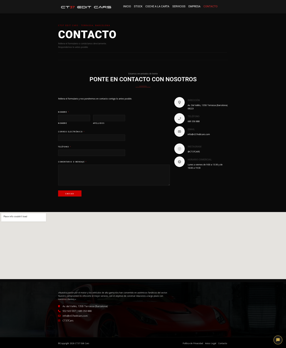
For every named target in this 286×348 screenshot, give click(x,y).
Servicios (178, 6)
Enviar (70, 194)
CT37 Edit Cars (82, 343)
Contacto (210, 6)
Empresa (194, 6)
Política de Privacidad (193, 343)
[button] (277, 339)
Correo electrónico (71, 132)
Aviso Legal (210, 343)
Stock (138, 6)
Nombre (62, 123)
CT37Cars (68, 320)
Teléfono (64, 147)
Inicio (127, 6)
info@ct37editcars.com (75, 315)
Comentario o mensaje (72, 162)
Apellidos (99, 123)
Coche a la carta (157, 6)
